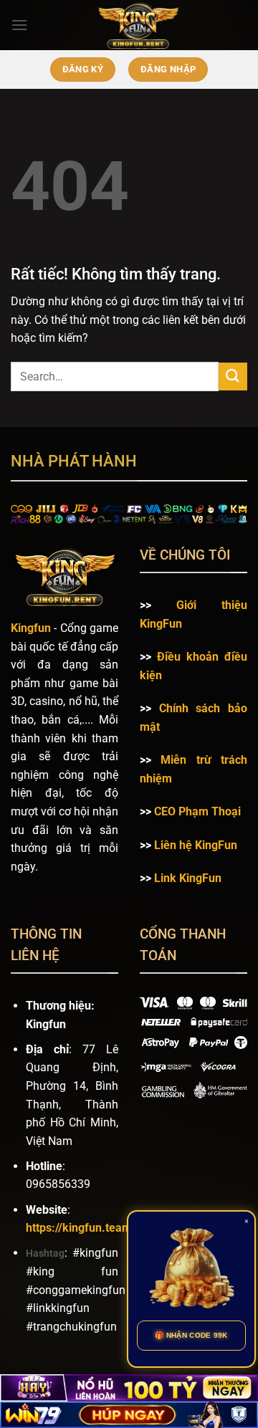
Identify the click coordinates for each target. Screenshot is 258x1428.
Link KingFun (187, 878)
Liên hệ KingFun (195, 845)
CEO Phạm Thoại (197, 811)
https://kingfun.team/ (81, 1228)
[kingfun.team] (137, 25)
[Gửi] (233, 376)
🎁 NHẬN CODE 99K (191, 1335)
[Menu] (19, 24)
